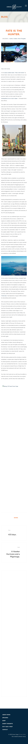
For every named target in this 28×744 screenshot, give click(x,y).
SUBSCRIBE (10, 614)
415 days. (12, 533)
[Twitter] (12, 2)
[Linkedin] (24, 517)
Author (11, 38)
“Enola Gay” (4, 295)
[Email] (26, 517)
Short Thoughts (22, 38)
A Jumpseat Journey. (15, 664)
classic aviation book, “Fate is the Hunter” (14, 72)
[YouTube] (18, 2)
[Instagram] (15, 2)
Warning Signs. (16, 675)
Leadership (6, 634)
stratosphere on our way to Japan (9, 98)
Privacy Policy (22, 734)
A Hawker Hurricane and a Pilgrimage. (13, 552)
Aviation (15, 38)
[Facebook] (9, 2)
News (5, 638)
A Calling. (14, 653)
